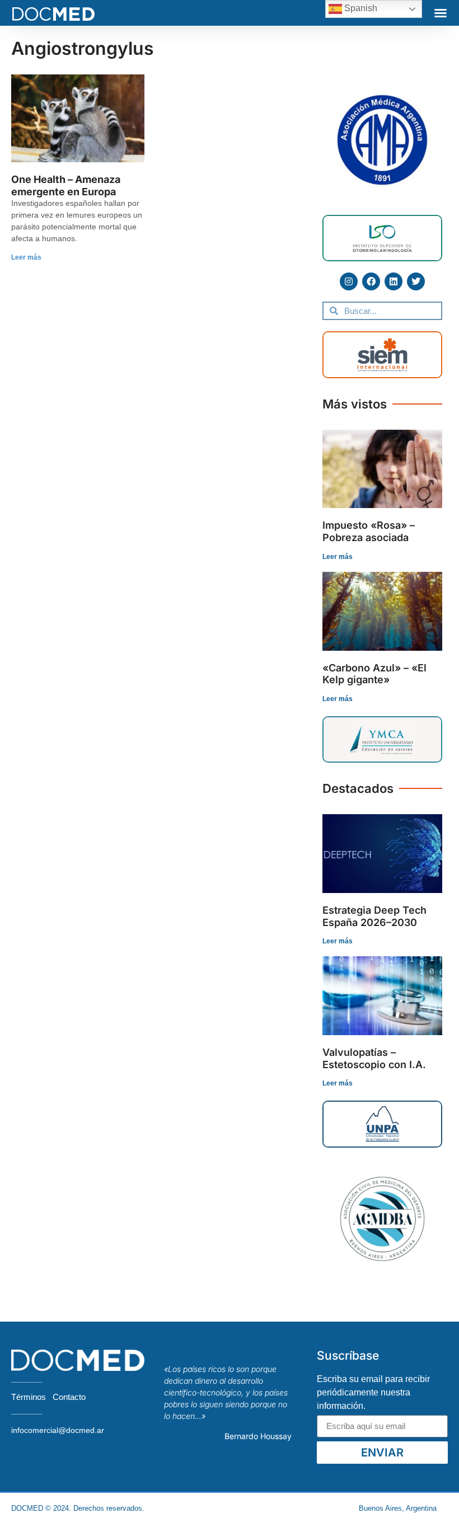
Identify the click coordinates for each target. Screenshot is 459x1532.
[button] (440, 13)
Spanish (359, 8)
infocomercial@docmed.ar (57, 1430)
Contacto (69, 1397)
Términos (28, 1397)
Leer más (26, 257)
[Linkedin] (393, 281)
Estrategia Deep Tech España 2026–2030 (374, 916)
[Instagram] (349, 281)
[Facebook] (371, 281)
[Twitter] (416, 281)
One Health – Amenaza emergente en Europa (65, 185)
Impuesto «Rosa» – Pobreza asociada (368, 531)
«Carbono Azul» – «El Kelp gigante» (374, 674)
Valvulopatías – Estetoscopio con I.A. (374, 1058)
